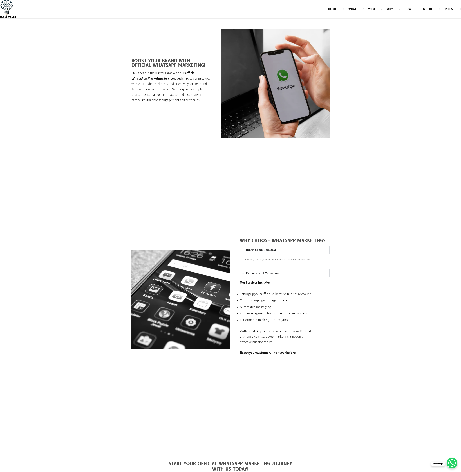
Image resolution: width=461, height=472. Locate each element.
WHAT (352, 9)
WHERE (428, 9)
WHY (390, 9)
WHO (371, 9)
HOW (408, 9)
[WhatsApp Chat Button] (452, 463)
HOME (332, 9)
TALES (448, 9)
